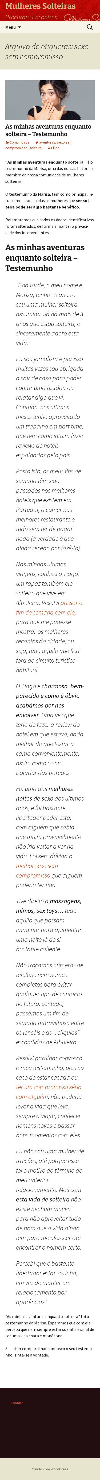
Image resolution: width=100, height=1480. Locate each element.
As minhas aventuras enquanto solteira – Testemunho (48, 130)
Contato (17, 1402)
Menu (10, 27)
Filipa (55, 147)
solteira (35, 147)
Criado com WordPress (50, 1469)
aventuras (47, 142)
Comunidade (20, 142)
